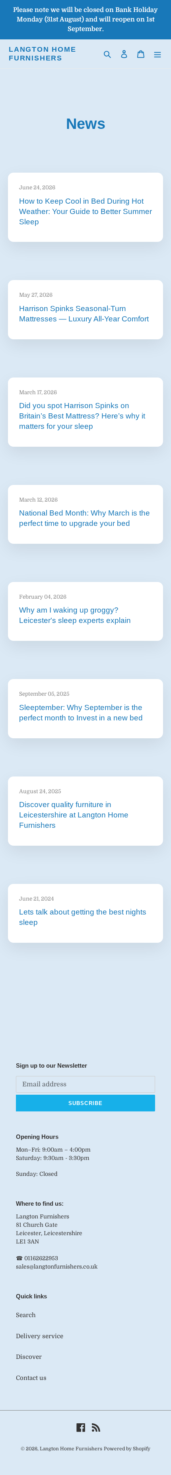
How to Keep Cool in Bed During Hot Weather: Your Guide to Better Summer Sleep (85, 211)
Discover (29, 1356)
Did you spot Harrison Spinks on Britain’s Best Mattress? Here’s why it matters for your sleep (82, 415)
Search (26, 1315)
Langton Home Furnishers (42, 53)
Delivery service (39, 1336)
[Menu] (157, 53)
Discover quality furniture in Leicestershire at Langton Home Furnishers (73, 814)
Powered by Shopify (127, 1449)
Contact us (31, 1378)
